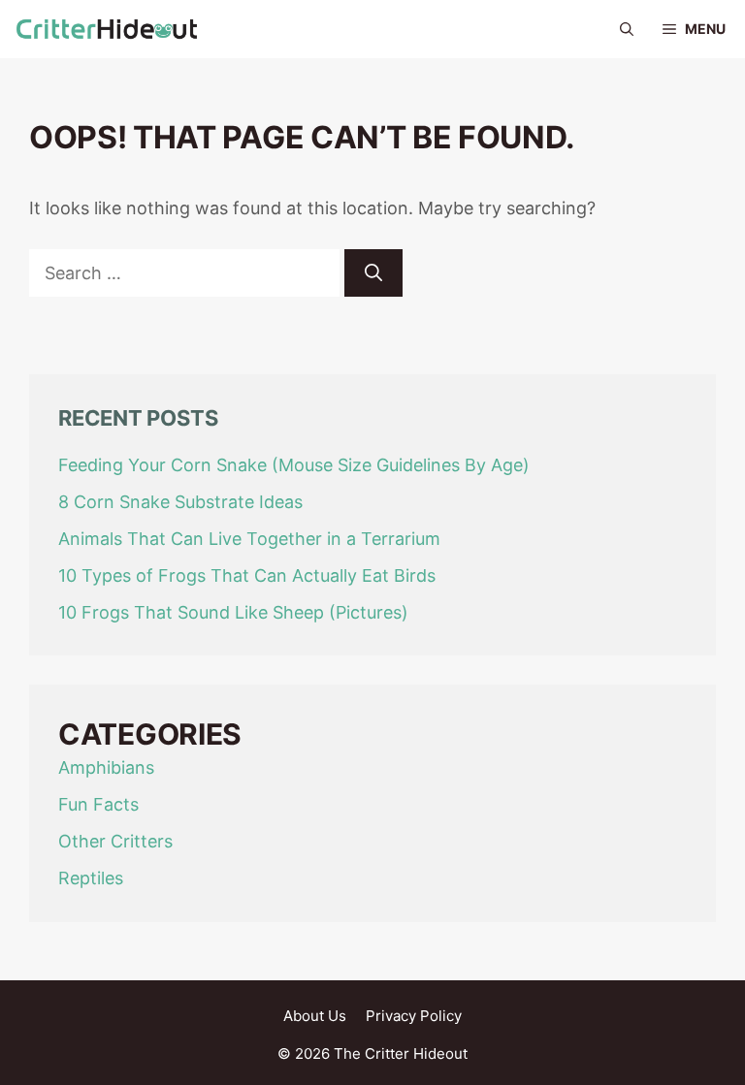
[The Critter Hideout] (107, 29)
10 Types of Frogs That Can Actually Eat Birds (247, 575)
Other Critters (115, 841)
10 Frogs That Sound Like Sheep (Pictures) (233, 612)
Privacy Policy (414, 1015)
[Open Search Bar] (626, 29)
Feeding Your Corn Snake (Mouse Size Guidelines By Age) (294, 465)
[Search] (373, 273)
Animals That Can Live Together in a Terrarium (249, 538)
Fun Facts (98, 804)
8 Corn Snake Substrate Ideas (180, 502)
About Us (314, 1015)
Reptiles (90, 878)
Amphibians (106, 767)
